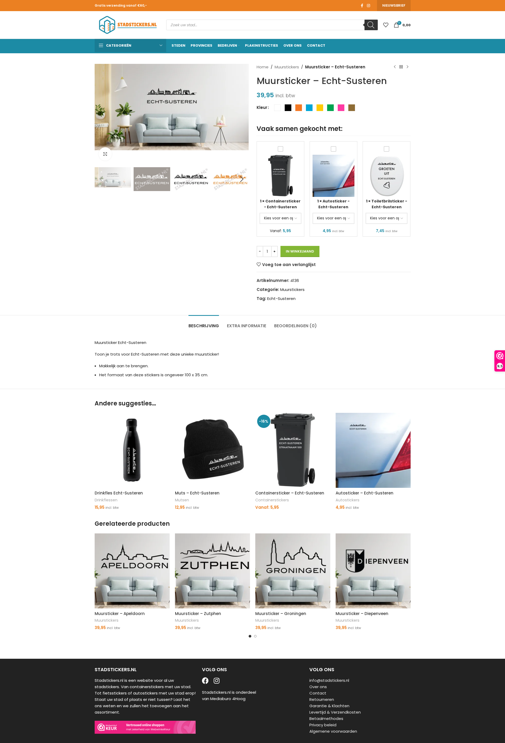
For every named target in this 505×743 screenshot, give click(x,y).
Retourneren (321, 699)
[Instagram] (216, 680)
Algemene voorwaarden (333, 731)
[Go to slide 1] (250, 636)
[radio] (277, 107)
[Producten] (385, 25)
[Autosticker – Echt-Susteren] (373, 450)
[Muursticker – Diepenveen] (373, 570)
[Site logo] (128, 24)
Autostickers (347, 500)
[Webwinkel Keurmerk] (145, 727)
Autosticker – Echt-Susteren (364, 493)
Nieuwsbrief (393, 5)
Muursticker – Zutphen (198, 613)
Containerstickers (272, 500)
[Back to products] (401, 67)
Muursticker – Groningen (280, 613)
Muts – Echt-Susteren (197, 493)
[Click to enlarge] (105, 154)
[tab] (203, 323)
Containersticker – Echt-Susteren (289, 493)
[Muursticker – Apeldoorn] (132, 570)
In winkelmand (300, 251)
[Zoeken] (371, 25)
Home (263, 67)
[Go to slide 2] (255, 636)
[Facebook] (205, 680)
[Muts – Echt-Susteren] (212, 450)
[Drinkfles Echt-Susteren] (132, 450)
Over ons (318, 686)
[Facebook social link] (362, 5)
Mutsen (182, 500)
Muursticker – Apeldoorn (120, 613)
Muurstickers (287, 67)
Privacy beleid (322, 725)
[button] (101, 179)
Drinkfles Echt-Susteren (119, 493)
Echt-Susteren (281, 298)
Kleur (262, 107)
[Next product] (407, 67)
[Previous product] (395, 67)
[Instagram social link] (368, 5)
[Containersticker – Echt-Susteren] (292, 450)
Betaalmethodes (326, 718)
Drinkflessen (106, 500)
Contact (317, 693)
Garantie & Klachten (329, 706)
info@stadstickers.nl (329, 680)
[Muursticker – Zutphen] (212, 570)
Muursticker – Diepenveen (362, 613)
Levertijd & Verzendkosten (335, 712)
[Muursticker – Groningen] (292, 570)
